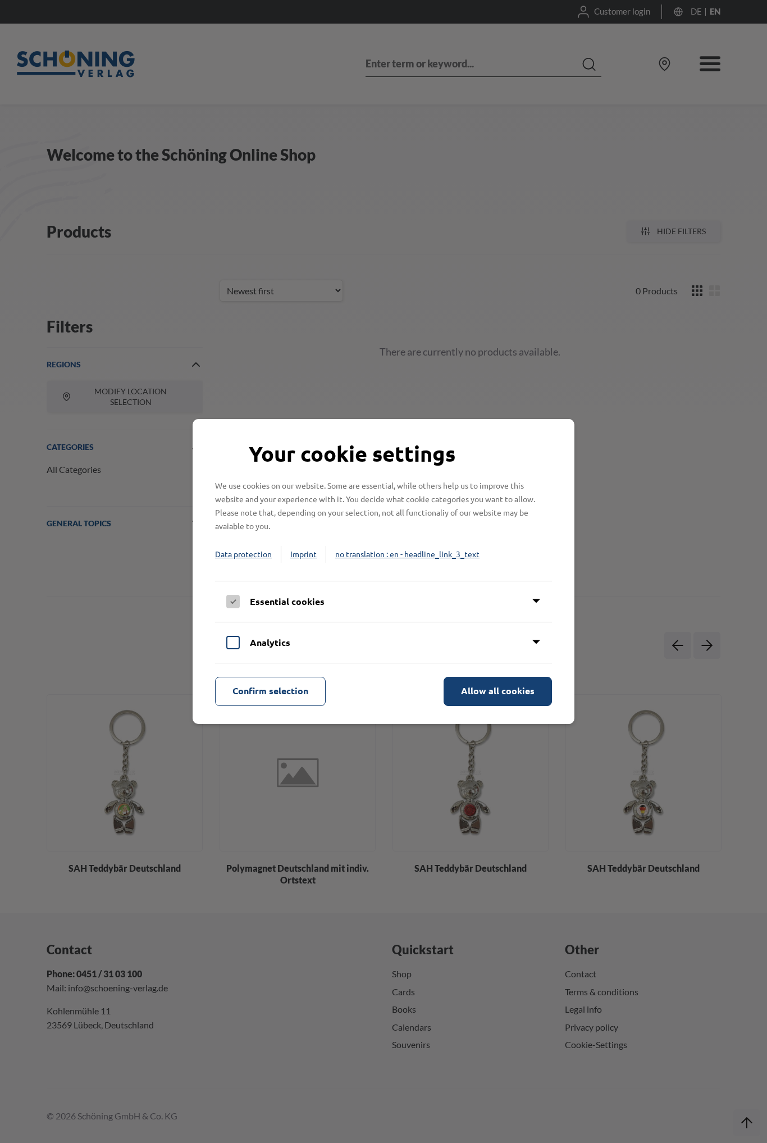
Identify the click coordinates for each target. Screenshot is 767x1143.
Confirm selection (270, 690)
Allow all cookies (498, 690)
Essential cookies (287, 601)
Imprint (303, 554)
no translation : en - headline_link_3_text (407, 554)
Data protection (243, 554)
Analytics (270, 642)
